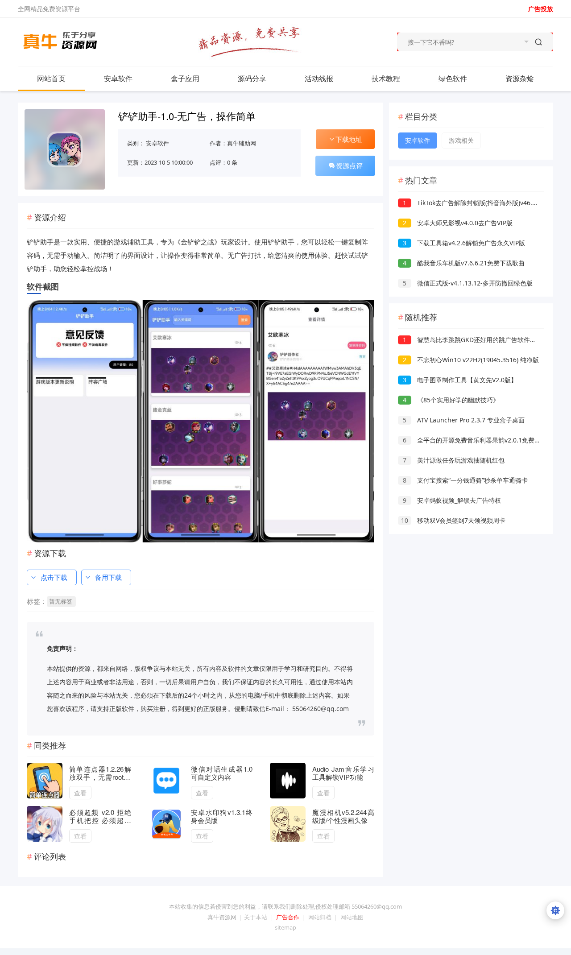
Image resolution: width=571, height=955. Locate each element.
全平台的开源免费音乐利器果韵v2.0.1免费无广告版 (481, 440)
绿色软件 (453, 78)
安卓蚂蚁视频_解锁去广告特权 (452, 500)
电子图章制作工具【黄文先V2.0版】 (460, 380)
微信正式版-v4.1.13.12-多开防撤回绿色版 (468, 283)
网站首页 (51, 78)
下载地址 (348, 139)
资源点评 (349, 165)
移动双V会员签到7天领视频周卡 (453, 520)
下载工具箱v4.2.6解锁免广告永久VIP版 (464, 243)
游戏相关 (461, 140)
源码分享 (252, 78)
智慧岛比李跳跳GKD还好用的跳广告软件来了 (472, 339)
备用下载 (108, 577)
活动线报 (319, 78)
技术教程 (386, 78)
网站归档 (319, 917)
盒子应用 (185, 78)
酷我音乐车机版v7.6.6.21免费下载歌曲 (464, 263)
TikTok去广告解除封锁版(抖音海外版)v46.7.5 (472, 202)
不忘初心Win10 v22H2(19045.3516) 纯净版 (471, 360)
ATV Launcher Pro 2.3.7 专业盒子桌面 (464, 420)
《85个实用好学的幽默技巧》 (451, 400)
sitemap (285, 927)
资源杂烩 (519, 78)
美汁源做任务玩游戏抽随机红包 (454, 460)
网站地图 (352, 917)
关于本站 (255, 917)
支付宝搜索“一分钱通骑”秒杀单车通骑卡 (465, 480)
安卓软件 (118, 78)
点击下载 (54, 577)
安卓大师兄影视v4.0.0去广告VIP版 (458, 223)
